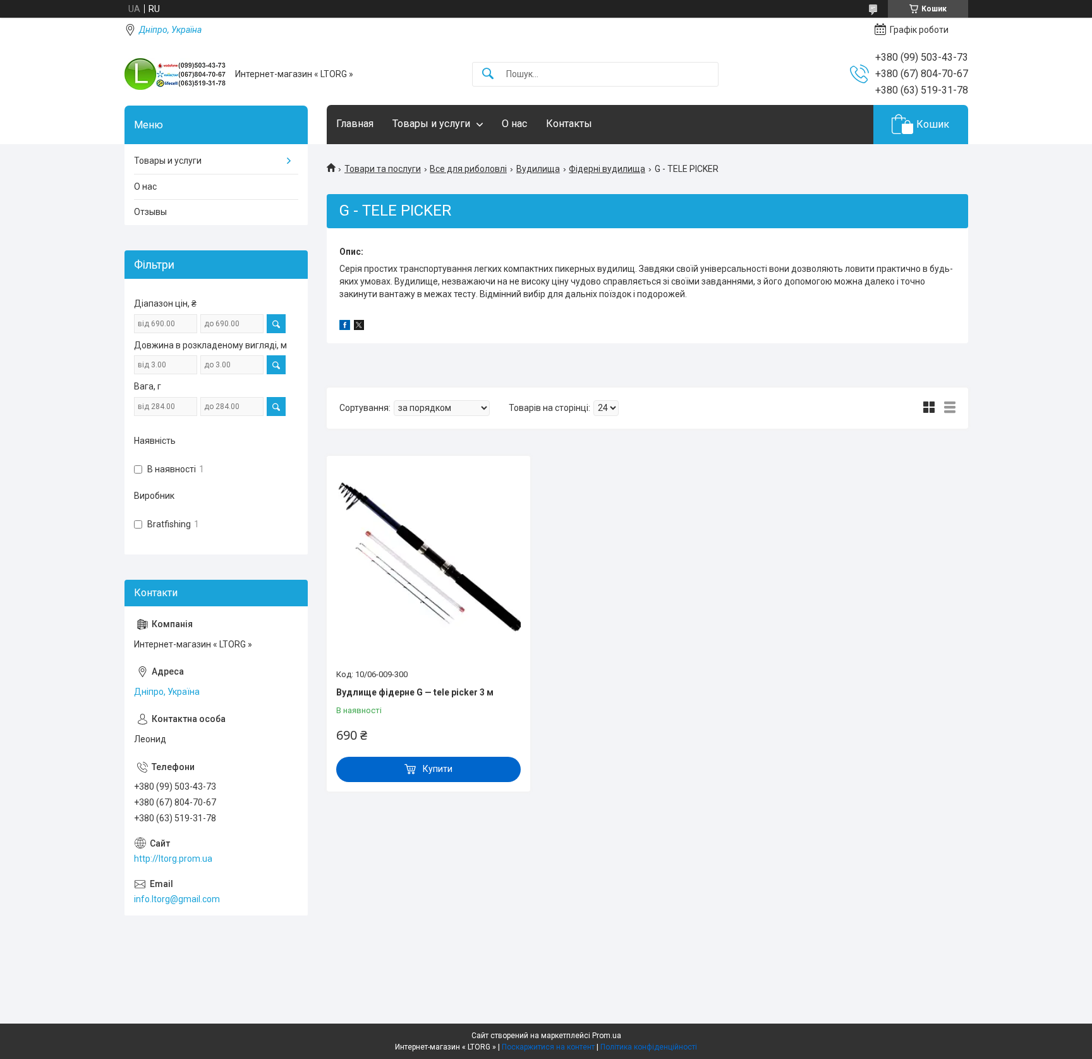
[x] (359, 327)
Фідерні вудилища (607, 169)
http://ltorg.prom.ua (173, 859)
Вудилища (538, 169)
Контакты (569, 124)
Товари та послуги (382, 169)
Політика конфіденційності (648, 1047)
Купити (437, 769)
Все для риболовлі (468, 169)
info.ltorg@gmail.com (177, 899)
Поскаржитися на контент (548, 1047)
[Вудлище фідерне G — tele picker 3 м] (428, 564)
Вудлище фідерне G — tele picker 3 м (415, 692)
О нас (514, 124)
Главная (354, 124)
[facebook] (344, 327)
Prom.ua (606, 1035)
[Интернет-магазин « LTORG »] (175, 74)
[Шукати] (488, 74)
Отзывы (150, 212)
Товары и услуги (431, 124)
